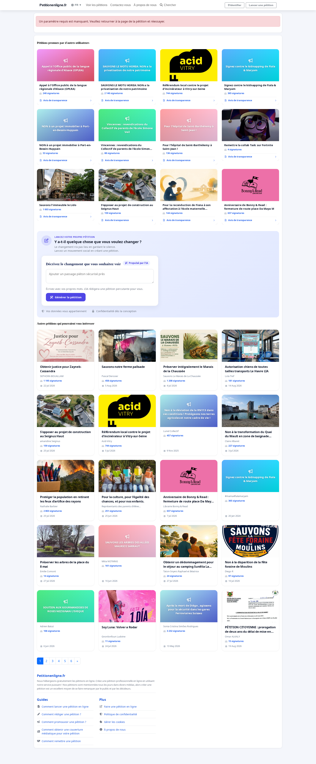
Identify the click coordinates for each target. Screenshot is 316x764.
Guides (42, 699)
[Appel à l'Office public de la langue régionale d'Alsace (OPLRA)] (65, 77)
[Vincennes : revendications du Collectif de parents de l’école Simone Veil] (127, 137)
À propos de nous (145, 5)
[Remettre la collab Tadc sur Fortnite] (250, 135)
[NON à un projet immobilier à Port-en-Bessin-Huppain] (65, 137)
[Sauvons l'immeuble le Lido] (65, 195)
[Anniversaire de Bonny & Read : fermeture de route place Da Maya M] (250, 196)
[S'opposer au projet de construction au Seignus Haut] (127, 196)
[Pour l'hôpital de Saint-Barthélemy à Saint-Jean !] (188, 137)
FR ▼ (78, 4)
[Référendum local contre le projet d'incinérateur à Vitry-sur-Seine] (188, 77)
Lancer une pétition (261, 5)
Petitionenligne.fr (53, 5)
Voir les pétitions (96, 5)
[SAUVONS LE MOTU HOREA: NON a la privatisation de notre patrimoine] (127, 77)
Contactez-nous (120, 5)
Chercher (170, 5)
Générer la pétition (68, 297)
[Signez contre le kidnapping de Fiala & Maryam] (250, 77)
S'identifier (234, 5)
